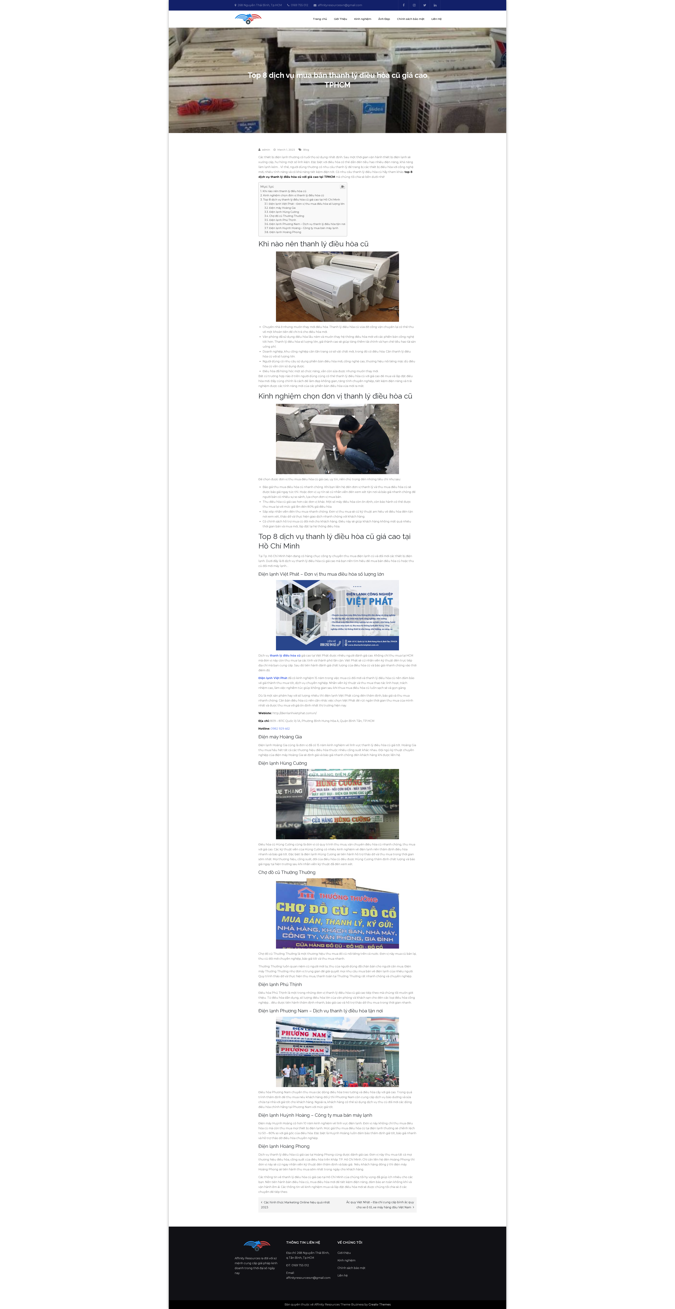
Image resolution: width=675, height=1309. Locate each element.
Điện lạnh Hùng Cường (284, 212)
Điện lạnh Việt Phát (272, 678)
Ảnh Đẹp (384, 19)
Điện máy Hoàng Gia (282, 207)
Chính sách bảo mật (410, 19)
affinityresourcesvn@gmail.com (340, 5)
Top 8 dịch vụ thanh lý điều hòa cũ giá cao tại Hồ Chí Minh (301, 199)
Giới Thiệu (340, 19)
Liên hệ (343, 1275)
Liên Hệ (436, 19)
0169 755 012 (299, 5)
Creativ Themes (380, 1304)
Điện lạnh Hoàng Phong (285, 232)
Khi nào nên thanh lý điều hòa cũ (284, 191)
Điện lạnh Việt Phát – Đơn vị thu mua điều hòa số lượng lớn (307, 203)
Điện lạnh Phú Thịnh (282, 220)
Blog (306, 149)
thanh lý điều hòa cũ (285, 655)
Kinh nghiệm (362, 19)
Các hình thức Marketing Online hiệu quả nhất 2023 (295, 1205)
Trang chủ (320, 19)
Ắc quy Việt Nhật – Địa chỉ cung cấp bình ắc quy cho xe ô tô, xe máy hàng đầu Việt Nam (380, 1205)
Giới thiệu (344, 1253)
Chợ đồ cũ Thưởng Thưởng (286, 216)
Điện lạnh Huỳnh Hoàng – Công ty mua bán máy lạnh (303, 228)
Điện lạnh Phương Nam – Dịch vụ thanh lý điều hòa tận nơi (307, 224)
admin (266, 149)
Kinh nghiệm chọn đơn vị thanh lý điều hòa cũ (293, 195)
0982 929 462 (280, 728)
